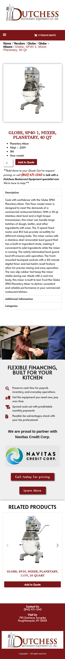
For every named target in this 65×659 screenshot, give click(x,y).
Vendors (19, 43)
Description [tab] (12, 192)
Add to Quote (26, 162)
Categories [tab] (11, 305)
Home (7, 43)
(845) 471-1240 (31, 175)
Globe (32, 43)
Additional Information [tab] (19, 298)
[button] (4, 34)
